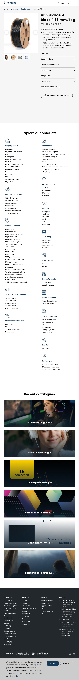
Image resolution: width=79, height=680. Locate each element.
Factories (25, 616)
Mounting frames (48, 285)
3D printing (14, 9)
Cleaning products (48, 149)
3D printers (46, 243)
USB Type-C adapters (13, 257)
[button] (35, 32)
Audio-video (9, 247)
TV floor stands (10, 301)
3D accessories (47, 245)
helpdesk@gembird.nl (69, 609)
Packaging (45, 81)
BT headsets (46, 191)
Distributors (26, 624)
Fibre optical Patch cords (14, 265)
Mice (7, 154)
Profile (24, 601)
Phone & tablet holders (13, 211)
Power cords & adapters (13, 275)
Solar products (47, 348)
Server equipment (10, 634)
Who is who (26, 606)
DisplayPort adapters (12, 239)
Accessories (8, 618)
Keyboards (9, 149)
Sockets (45, 266)
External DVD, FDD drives (13, 167)
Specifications (47, 59)
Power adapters (47, 159)
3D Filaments (25, 9)
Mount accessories (11, 308)
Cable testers (10, 280)
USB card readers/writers (14, 164)
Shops (24, 619)
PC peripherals (9, 601)
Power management (49, 320)
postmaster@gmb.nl (69, 622)
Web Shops (26, 622)
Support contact (46, 606)
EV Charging (8, 642)
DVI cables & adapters (13, 242)
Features (44, 53)
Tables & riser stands (12, 329)
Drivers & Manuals (47, 601)
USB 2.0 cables (10, 249)
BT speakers (46, 193)
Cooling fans (46, 282)
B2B (42, 614)
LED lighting (46, 172)
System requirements (50, 64)
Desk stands (9, 332)
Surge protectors (48, 322)
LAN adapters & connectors (15, 270)
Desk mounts (9, 324)
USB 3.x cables (10, 252)
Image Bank (46, 75)
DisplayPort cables (11, 237)
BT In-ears (45, 195)
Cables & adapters (10, 606)
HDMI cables (9, 229)
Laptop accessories (49, 164)
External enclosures (12, 169)
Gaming (6, 623)
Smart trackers (10, 208)
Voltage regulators (48, 330)
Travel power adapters (50, 152)
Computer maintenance (50, 169)
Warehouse (26, 614)
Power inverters (47, 332)
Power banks (9, 206)
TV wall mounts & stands (10, 610)
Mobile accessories (10, 603)
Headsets (8, 172)
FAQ (42, 609)
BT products (9, 182)
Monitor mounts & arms (10, 614)
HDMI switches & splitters (14, 234)
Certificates (46, 70)
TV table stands (10, 306)
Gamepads (46, 212)
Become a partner (47, 611)
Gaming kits (46, 219)
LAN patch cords (11, 262)
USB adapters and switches (14, 259)
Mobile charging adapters (51, 369)
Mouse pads (9, 157)
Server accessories (48, 304)
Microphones (9, 174)
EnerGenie (7, 639)
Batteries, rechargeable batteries (53, 154)
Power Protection (10, 636)
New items (7, 644)
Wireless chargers (11, 201)
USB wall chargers (11, 198)
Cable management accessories (16, 282)
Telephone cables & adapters (15, 272)
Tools (44, 162)
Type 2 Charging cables (50, 364)
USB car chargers (11, 203)
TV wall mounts (10, 298)
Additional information (50, 87)
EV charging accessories (50, 367)
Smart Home (8, 628)
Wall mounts (9, 327)
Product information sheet (58, 95)
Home (6, 9)
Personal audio (9, 621)
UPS (43, 325)
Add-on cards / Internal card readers (55, 167)
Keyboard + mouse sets (13, 152)
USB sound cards (11, 177)
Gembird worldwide (29, 609)
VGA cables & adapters (13, 244)
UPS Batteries (46, 327)
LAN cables (9, 267)
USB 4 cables (9, 254)
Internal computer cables (14, 277)
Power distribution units (50, 301)
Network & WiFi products (13, 159)
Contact (25, 611)
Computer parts (9, 631)
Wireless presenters (12, 179)
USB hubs (8, 162)
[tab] (58, 53)
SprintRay (45, 248)
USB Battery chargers (49, 157)
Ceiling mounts (10, 303)
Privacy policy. (14, 676)
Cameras (45, 264)
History (24, 603)
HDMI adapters (10, 232)
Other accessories (11, 213)
